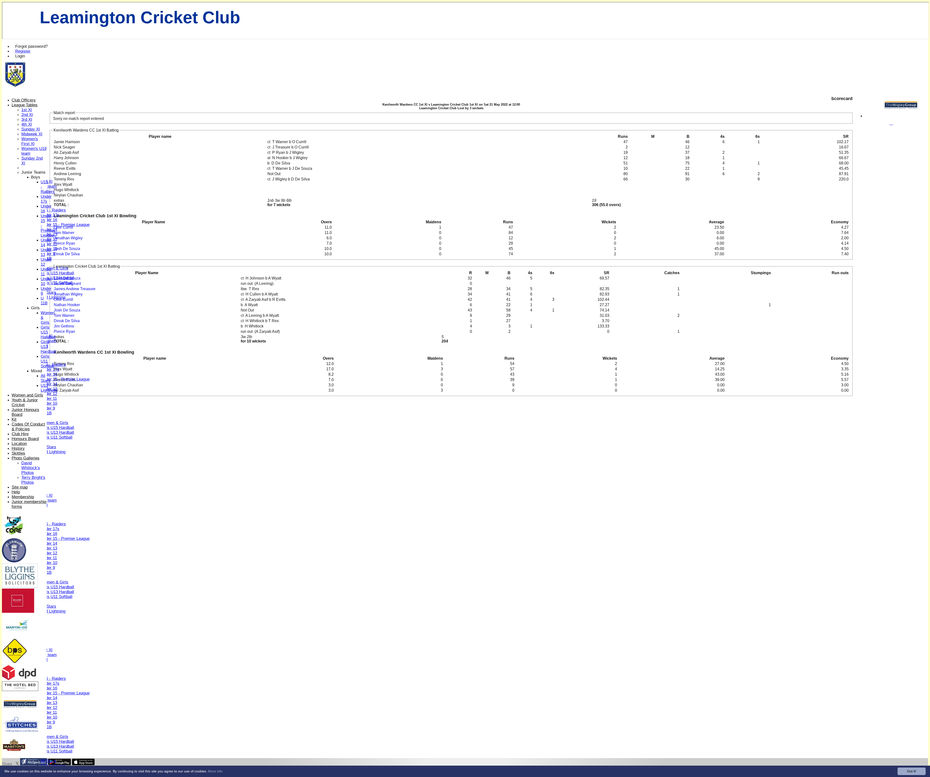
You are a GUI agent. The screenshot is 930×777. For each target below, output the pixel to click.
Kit (14, 419)
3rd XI (26, 119)
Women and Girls (27, 395)
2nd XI (27, 114)
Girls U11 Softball (56, 282)
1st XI (26, 110)
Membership (23, 497)
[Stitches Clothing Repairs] (20, 731)
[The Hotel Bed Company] (20, 690)
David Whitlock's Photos (30, 468)
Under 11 (49, 244)
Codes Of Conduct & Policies (28, 426)
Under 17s (50, 369)
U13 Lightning (53, 297)
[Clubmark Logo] (14, 561)
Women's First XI (29, 141)
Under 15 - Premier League (65, 224)
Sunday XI (30, 129)
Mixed (36, 371)
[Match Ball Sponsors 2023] (17, 637)
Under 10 (49, 403)
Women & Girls (54, 268)
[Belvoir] (18, 611)
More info (215, 771)
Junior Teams (33, 172)
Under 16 (49, 220)
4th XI (26, 124)
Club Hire (20, 434)
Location (19, 443)
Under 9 (48, 253)
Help (16, 492)
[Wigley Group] (901, 116)
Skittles (18, 453)
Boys (35, 177)
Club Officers (24, 100)
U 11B (44, 300)
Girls (35, 308)
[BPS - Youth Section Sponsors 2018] (14, 662)
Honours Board (25, 438)
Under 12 (49, 393)
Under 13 (49, 548)
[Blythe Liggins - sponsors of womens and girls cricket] (20, 586)
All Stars (48, 292)
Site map (20, 487)
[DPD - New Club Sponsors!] (19, 679)
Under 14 (49, 384)
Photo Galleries (25, 458)
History (18, 448)
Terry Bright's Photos (33, 480)
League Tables (25, 105)
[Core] (14, 536)
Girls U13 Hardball (57, 278)
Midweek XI (31, 134)
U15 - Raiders (53, 210)
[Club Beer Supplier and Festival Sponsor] (14, 756)
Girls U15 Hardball (57, 273)
